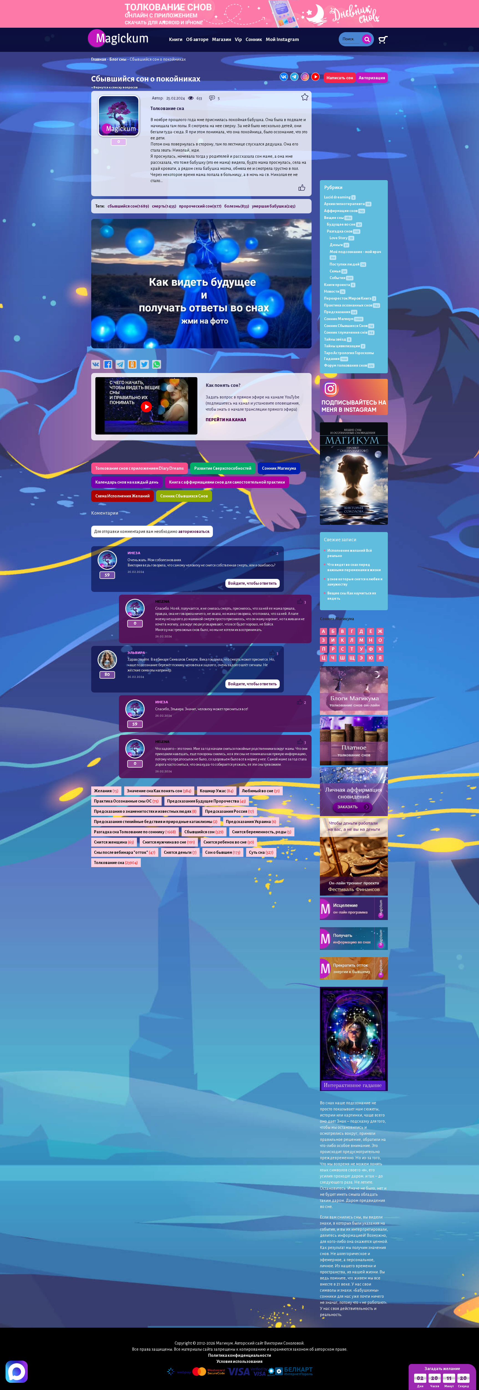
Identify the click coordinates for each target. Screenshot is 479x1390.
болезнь (236, 206)
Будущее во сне (344, 224)
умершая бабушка (273, 206)
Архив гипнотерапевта (347, 204)
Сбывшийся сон (204, 832)
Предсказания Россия (229, 811)
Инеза (134, 553)
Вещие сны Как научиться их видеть (351, 596)
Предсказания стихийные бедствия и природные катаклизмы (156, 821)
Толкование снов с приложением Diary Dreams (139, 468)
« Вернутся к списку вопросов (114, 87)
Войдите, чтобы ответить (252, 583)
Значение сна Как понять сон (159, 791)
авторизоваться (193, 531)
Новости (334, 291)
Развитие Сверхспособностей (222, 468)
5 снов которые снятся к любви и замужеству (355, 581)
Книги (175, 39)
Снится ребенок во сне (228, 842)
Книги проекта (339, 285)
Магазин (221, 39)
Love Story (341, 238)
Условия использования (239, 1361)
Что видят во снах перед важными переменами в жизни (354, 567)
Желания (106, 791)
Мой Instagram (282, 39)
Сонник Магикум (343, 319)
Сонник (254, 39)
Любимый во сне (261, 791)
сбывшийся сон (128, 206)
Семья (338, 271)
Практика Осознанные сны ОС (126, 801)
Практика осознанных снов (351, 305)
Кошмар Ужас (217, 791)
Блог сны (117, 59)
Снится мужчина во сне (168, 842)
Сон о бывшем (223, 852)
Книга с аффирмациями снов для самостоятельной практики (227, 482)
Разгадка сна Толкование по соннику (135, 832)
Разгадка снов (343, 231)
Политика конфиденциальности (239, 1355)
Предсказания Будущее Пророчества (206, 801)
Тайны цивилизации (344, 346)
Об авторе (197, 39)
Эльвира (136, 653)
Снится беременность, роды (262, 832)
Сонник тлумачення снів (348, 332)
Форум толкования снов (348, 365)
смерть (164, 206)
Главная (98, 59)
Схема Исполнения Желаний (122, 496)
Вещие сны (337, 218)
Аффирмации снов (344, 211)
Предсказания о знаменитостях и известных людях (145, 811)
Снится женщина (114, 842)
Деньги (339, 245)
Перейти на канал (226, 420)
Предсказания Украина (251, 821)
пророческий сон (200, 206)
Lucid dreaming (339, 197)
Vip (238, 39)
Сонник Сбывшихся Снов (184, 496)
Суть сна (261, 852)
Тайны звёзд (337, 339)
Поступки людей (347, 264)
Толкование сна (116, 862)
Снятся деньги (180, 852)
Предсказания (340, 312)
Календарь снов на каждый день (127, 482)
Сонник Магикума (279, 468)
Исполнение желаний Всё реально (349, 553)
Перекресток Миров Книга (349, 298)
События (341, 278)
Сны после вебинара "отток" (125, 852)
